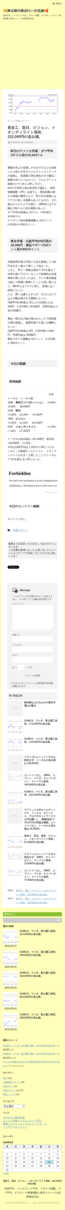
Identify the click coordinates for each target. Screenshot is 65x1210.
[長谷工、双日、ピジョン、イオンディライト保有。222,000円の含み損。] (32, 104)
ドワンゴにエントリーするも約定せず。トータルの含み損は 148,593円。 (40, 760)
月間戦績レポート (11, 1082)
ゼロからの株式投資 (14, 1117)
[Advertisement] (32, 55)
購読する (10, 914)
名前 (15, 635)
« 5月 (6, 1173)
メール (16, 645)
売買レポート (20, 530)
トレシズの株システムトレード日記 (22, 1120)
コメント (17, 603)
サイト (15, 655)
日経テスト (8, 1086)
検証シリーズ (9, 1094)
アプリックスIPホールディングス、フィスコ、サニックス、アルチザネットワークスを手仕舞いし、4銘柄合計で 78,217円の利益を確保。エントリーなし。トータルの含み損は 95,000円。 (40, 819)
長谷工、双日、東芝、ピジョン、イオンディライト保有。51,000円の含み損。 (40, 839)
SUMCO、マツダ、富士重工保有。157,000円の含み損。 (30, 1045)
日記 (5, 1078)
